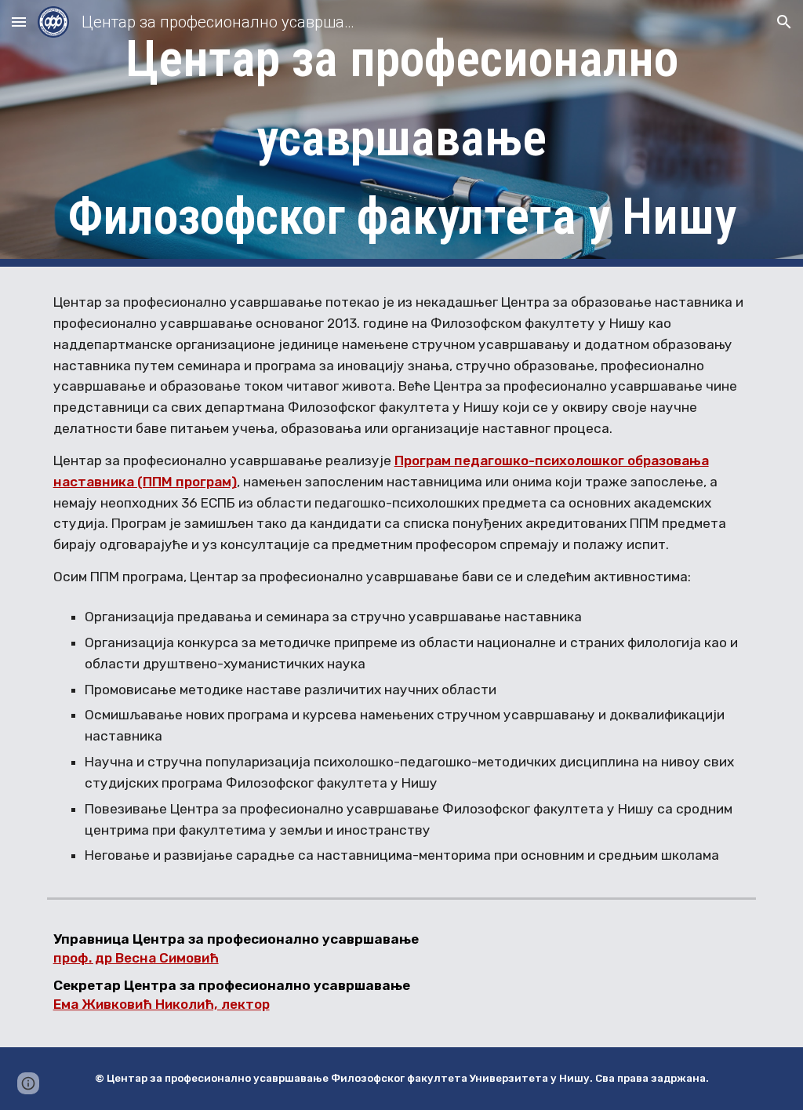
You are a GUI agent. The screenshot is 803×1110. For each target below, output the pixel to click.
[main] (402, 133)
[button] (19, 21)
